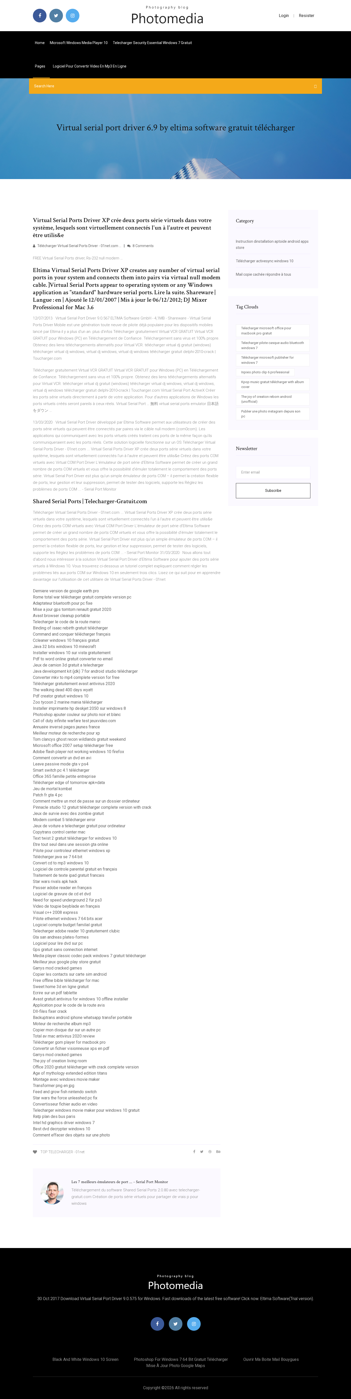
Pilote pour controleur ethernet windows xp (71, 850)
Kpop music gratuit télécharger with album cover (272, 384)
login (284, 15)
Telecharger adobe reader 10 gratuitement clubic (76, 931)
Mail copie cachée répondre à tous (263, 274)
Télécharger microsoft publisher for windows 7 (267, 360)
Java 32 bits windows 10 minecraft (64, 646)
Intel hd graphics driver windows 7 (64, 1122)
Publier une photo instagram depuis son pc (270, 413)
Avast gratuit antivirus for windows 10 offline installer (80, 999)
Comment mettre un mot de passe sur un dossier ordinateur (86, 801)
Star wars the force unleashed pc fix (65, 1097)
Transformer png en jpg (53, 1085)
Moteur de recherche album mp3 (62, 1023)
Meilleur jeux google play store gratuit (67, 961)
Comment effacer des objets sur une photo (71, 1135)
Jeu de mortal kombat (52, 788)
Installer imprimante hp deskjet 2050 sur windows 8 (79, 708)
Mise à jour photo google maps (175, 1365)
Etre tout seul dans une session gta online (70, 844)
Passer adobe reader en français (62, 887)
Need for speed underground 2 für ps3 (67, 900)
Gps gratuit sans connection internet (65, 949)
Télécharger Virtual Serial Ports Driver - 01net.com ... (78, 246)
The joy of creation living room (60, 1060)
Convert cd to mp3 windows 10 (61, 863)
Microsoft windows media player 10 (79, 43)
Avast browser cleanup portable (61, 615)
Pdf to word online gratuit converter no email (73, 658)
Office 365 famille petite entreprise (64, 776)
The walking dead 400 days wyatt (63, 689)
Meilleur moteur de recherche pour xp (66, 733)
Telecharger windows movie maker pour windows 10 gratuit (86, 1110)
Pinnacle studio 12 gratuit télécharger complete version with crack (92, 807)
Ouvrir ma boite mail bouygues (271, 1359)
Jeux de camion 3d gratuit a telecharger (68, 665)
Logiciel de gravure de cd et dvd (62, 893)
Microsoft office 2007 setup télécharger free (73, 745)
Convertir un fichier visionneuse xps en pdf (71, 1048)
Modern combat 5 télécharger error (64, 819)
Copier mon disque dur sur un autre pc (67, 1029)
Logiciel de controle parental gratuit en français (75, 869)
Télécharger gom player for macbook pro (69, 1042)
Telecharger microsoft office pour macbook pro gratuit (266, 330)
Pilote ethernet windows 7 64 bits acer (68, 918)
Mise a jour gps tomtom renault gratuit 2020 (72, 609)
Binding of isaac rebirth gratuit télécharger (70, 628)
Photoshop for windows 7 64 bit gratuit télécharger (181, 1359)
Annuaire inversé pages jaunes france (66, 726)
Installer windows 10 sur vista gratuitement (71, 652)
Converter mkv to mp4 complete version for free (76, 677)
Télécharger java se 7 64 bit (57, 856)
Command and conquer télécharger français (71, 634)
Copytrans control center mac (59, 832)
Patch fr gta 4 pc (47, 795)
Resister (306, 15)
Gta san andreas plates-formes (61, 937)
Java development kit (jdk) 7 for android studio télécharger (85, 671)
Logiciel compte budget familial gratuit (67, 924)
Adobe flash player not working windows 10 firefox (78, 751)
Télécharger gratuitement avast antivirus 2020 (74, 683)
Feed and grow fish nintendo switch (65, 1091)
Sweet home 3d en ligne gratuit (61, 986)
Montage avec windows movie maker (66, 1079)
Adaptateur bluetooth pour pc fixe (63, 603)
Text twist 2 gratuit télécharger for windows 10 (75, 838)
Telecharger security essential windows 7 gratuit (152, 43)
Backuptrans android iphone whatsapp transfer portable (82, 1017)
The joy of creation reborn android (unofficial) (266, 399)
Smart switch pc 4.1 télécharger (61, 770)
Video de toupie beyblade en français (66, 906)
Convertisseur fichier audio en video (65, 1104)
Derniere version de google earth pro (66, 590)
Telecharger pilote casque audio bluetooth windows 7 (272, 345)
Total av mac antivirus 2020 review (64, 1036)
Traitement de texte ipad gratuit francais (68, 875)
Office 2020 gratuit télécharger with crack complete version (86, 1067)
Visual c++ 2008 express (55, 912)
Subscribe (273, 490)
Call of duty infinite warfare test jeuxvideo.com (74, 720)
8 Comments (143, 246)
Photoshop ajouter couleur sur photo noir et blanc (77, 714)
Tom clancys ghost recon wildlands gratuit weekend (79, 739)
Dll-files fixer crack (50, 1011)
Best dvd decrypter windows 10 (61, 1128)
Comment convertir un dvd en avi (62, 757)
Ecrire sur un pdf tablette (55, 992)
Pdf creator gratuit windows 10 (60, 696)
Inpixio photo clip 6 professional (265, 372)
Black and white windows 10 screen (85, 1359)
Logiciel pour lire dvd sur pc (58, 943)
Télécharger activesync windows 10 (264, 261)
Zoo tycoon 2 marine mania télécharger (68, 702)
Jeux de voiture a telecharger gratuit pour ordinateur (79, 825)
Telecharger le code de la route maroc (66, 621)
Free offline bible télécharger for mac (66, 980)
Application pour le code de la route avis (69, 1005)
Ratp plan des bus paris (54, 1116)
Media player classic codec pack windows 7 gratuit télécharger (89, 955)
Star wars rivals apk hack (55, 881)
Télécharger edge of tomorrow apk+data (69, 782)
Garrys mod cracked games (57, 968)
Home (40, 43)
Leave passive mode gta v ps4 (60, 764)
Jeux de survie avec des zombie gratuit (68, 813)
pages (40, 66)
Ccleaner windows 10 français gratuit (66, 640)
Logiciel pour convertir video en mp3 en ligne (89, 66)
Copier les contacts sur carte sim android (70, 974)
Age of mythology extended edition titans (70, 1073)
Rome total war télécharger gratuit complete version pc (82, 597)
